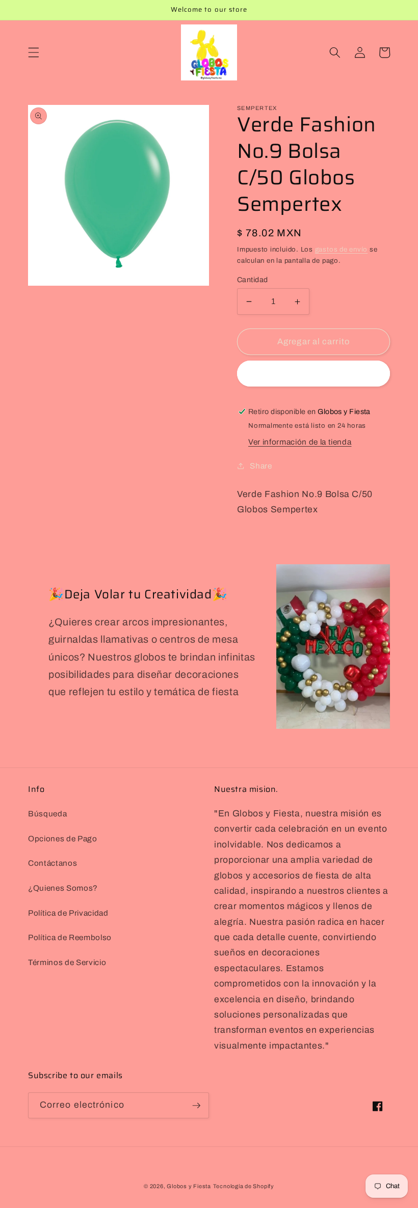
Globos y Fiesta (189, 1186)
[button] (33, 52)
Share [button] (261, 465)
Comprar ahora (313, 373)
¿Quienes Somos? (63, 888)
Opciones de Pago (62, 838)
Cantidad (252, 280)
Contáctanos (52, 863)
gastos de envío (341, 249)
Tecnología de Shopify (243, 1186)
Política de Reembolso (70, 937)
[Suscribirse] (196, 1105)
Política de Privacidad (68, 913)
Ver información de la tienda (299, 441)
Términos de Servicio (67, 962)
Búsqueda (47, 813)
